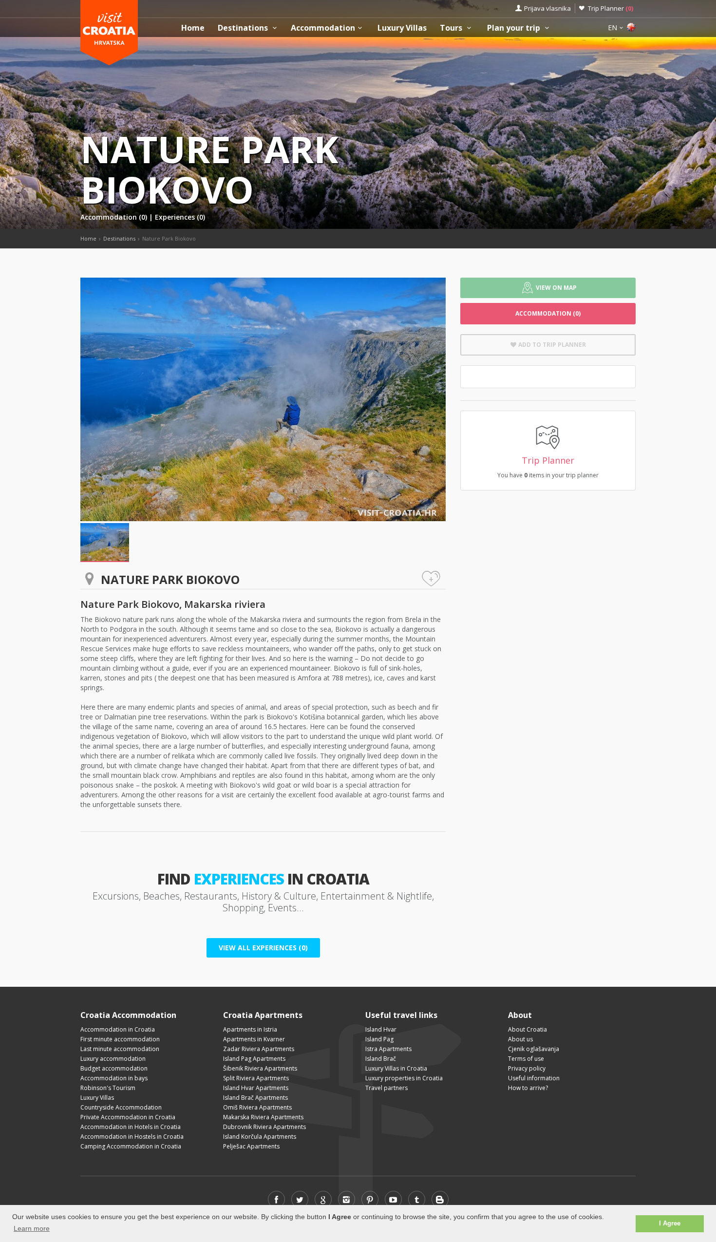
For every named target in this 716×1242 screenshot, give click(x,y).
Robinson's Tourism (107, 1088)
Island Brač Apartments (255, 1097)
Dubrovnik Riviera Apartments (264, 1127)
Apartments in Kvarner (254, 1039)
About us (520, 1039)
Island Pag (379, 1039)
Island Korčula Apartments (259, 1136)
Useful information (534, 1078)
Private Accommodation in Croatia (127, 1117)
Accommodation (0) (114, 217)
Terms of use (526, 1058)
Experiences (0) (180, 217)
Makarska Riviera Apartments (263, 1117)
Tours (452, 28)
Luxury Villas (402, 28)
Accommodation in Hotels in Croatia (130, 1127)
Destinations (244, 28)
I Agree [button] (669, 1223)
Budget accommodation (114, 1068)
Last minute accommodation (119, 1049)
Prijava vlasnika (547, 8)
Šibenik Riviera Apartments (260, 1068)
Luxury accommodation (113, 1058)
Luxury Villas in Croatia (396, 1068)
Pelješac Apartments (251, 1146)
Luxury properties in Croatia (404, 1078)
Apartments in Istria (250, 1029)
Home (193, 28)
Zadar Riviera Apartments (258, 1049)
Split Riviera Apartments (256, 1078)
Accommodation (323, 28)
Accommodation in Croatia (117, 1029)
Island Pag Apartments (254, 1058)
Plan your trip (514, 28)
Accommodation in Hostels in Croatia (132, 1136)
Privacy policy (527, 1068)
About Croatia (527, 1029)
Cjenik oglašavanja (533, 1049)
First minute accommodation (120, 1039)
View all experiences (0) (263, 947)
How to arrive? (528, 1088)
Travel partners (386, 1088)
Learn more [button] (32, 1228)
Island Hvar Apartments (255, 1088)
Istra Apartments (388, 1049)
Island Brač (380, 1058)
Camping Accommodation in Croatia (130, 1146)
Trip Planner (610, 8)
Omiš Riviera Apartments (257, 1107)
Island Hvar (380, 1029)
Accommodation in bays (114, 1078)
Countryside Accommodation (121, 1107)
